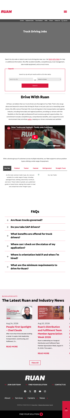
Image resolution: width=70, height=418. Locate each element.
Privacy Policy (34, 405)
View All (35, 363)
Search (35, 86)
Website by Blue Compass (43, 405)
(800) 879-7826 (54, 59)
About (7, 398)
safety (30, 119)
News (42, 398)
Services (19, 398)
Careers (31, 398)
